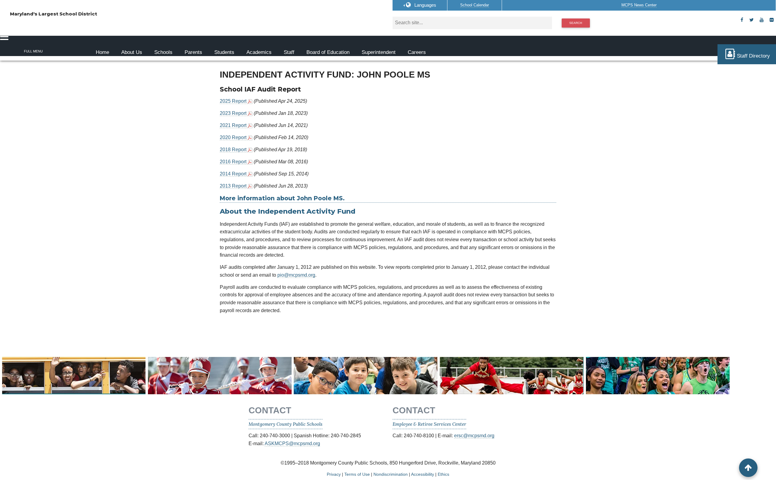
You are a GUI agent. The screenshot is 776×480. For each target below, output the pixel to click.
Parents (193, 52)
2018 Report (234, 149)
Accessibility (422, 474)
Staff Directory (753, 56)
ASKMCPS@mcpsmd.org (292, 443)
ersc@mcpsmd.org (474, 435)
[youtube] (761, 20)
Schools (163, 52)
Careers (417, 52)
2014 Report (234, 173)
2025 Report (234, 101)
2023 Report (234, 113)
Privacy (334, 474)
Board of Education (328, 52)
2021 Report (234, 125)
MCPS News (639, 5)
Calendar (474, 5)
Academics (259, 52)
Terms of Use (357, 474)
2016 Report (234, 161)
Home (102, 52)
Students (224, 52)
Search (575, 23)
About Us (131, 52)
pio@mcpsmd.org (296, 275)
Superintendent (379, 52)
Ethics (443, 474)
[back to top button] (748, 467)
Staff (289, 52)
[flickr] (771, 20)
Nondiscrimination (390, 474)
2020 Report (234, 137)
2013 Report (234, 185)
